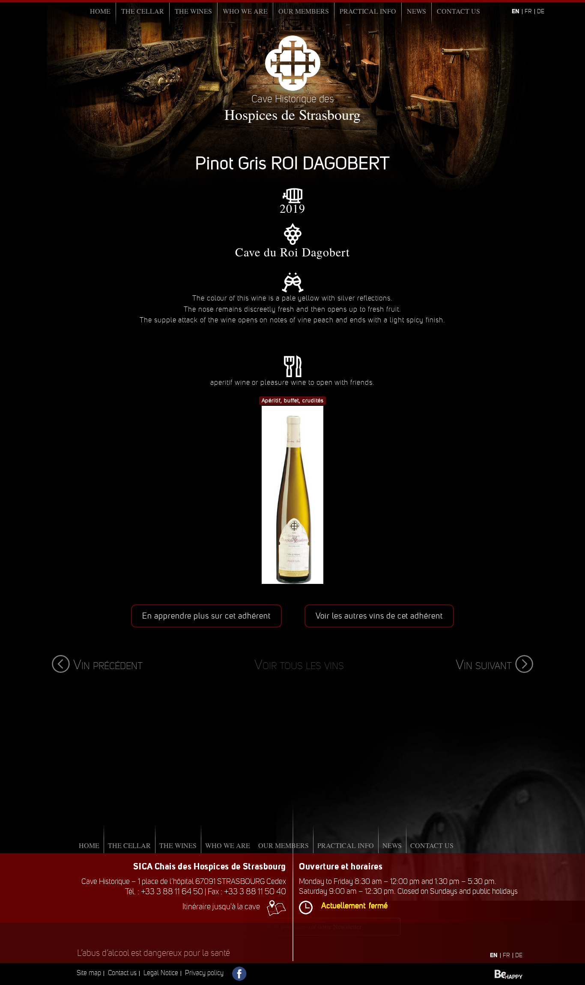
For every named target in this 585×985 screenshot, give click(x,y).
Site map (89, 973)
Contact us (458, 10)
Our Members (303, 10)
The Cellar (142, 10)
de (540, 11)
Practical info (368, 10)
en (515, 11)
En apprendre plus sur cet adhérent (206, 616)
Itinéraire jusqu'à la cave (221, 906)
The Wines (193, 10)
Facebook (239, 974)
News (416, 10)
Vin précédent (108, 665)
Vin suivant (484, 665)
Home (100, 10)
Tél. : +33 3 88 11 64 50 (164, 891)
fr (528, 11)
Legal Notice (160, 973)
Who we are (245, 10)
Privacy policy (204, 973)
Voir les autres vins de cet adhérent (379, 616)
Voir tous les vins (299, 665)
